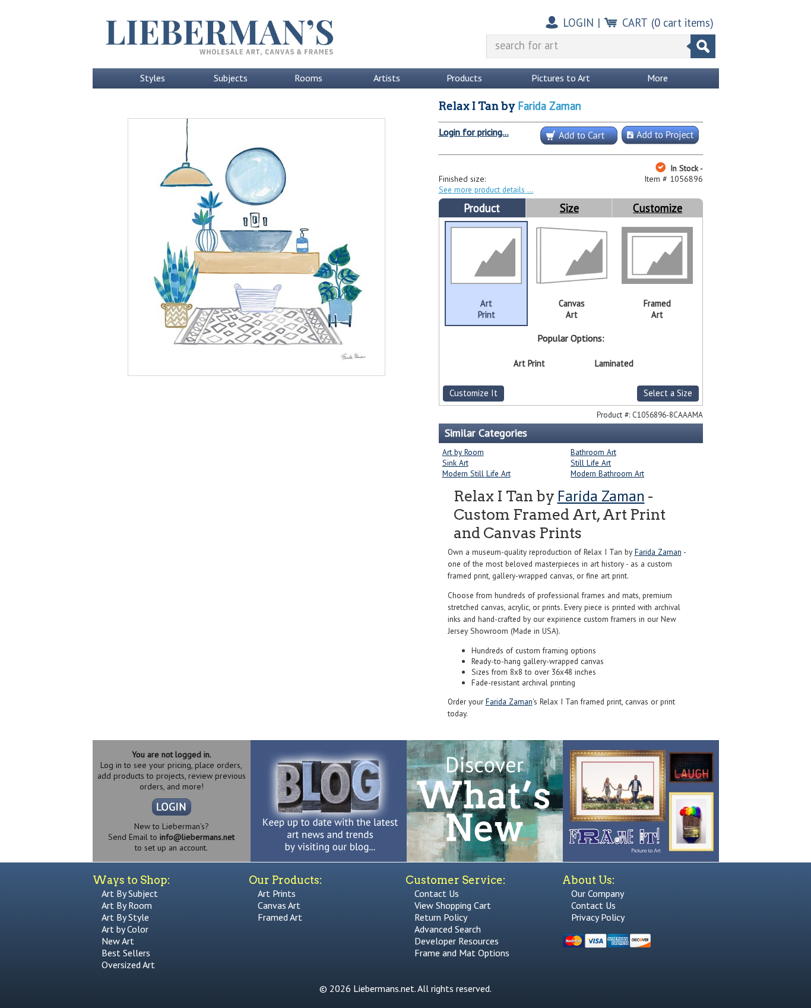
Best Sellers (126, 953)
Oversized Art (128, 965)
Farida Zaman (549, 106)
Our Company (597, 893)
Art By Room (127, 905)
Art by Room (463, 452)
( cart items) (682, 22)
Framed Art (280, 917)
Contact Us (436, 893)
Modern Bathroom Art (607, 473)
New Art (118, 941)
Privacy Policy (598, 917)
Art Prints (277, 893)
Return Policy (440, 917)
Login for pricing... (474, 132)
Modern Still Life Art (476, 473)
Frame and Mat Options (461, 953)
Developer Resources (456, 941)
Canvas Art (279, 905)
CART (635, 22)
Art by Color (125, 929)
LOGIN (578, 22)
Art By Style (125, 917)
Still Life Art (591, 462)
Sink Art (455, 462)
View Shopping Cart (452, 905)
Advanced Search (447, 929)
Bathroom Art (593, 452)
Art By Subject (130, 893)
